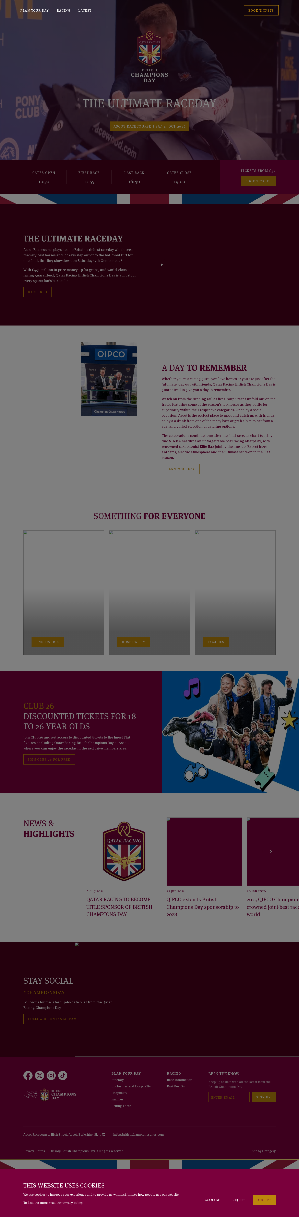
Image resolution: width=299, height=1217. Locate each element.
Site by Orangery (264, 1150)
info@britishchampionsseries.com (138, 1134)
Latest (85, 10)
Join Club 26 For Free (49, 759)
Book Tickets (258, 180)
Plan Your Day (34, 10)
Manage (212, 1199)
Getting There (121, 1105)
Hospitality (119, 1092)
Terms (40, 1150)
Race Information (179, 1079)
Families (117, 1099)
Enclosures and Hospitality (131, 1086)
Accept (264, 1199)
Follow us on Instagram (52, 1018)
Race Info (37, 291)
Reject (238, 1199)
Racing (63, 10)
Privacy (28, 1150)
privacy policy (72, 1202)
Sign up (263, 1097)
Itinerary (117, 1079)
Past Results (176, 1086)
